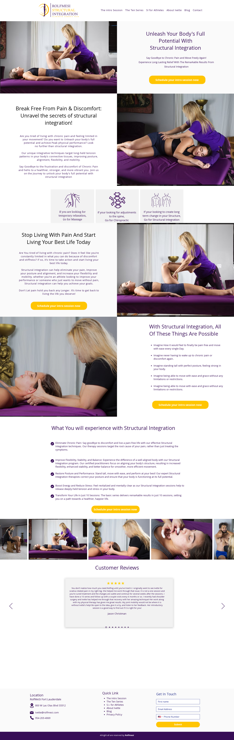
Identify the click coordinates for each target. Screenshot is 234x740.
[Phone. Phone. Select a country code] (160, 717)
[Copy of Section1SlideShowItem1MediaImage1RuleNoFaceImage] (109, 627)
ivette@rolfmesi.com (47, 712)
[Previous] (10, 606)
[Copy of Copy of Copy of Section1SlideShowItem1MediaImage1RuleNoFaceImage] (115, 627)
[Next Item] (229, 539)
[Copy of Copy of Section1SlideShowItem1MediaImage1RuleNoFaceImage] (112, 627)
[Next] (223, 606)
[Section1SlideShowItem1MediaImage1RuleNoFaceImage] (105, 627)
